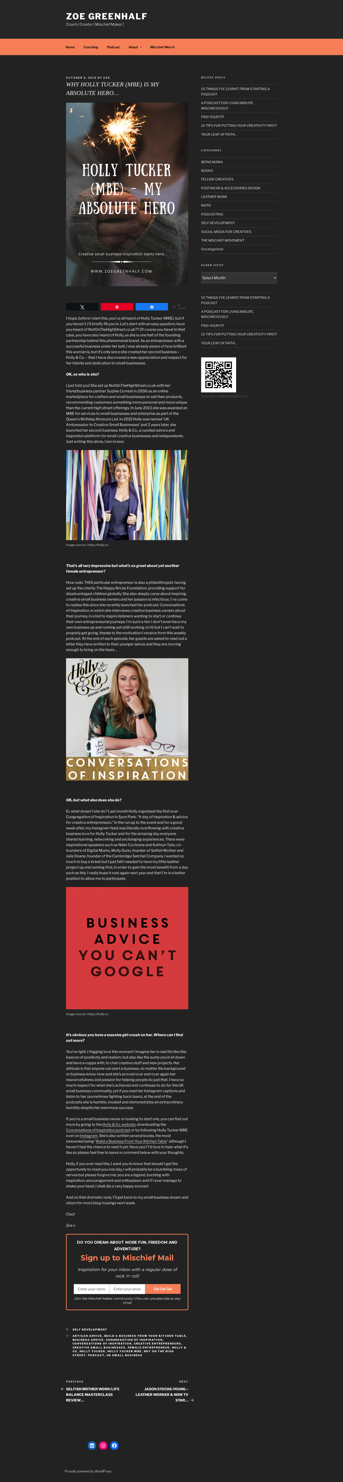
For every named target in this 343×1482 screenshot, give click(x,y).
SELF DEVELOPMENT (90, 1329)
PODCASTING (212, 214)
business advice (88, 1339)
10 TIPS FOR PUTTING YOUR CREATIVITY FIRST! (239, 125)
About (133, 47)
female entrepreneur (149, 1347)
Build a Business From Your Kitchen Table (131, 1141)
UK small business (125, 1355)
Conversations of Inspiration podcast (98, 1130)
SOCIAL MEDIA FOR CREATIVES (226, 232)
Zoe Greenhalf (106, 16)
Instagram (89, 1136)
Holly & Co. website (119, 1124)
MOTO (206, 205)
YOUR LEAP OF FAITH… (219, 134)
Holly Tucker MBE (125, 1351)
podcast (96, 1355)
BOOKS (207, 170)
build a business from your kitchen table (145, 1336)
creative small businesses (99, 1347)
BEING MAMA (212, 162)
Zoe (106, 77)
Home (70, 47)
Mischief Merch (162, 47)
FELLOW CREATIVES (217, 179)
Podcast (113, 47)
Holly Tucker (92, 1351)
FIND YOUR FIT (212, 117)
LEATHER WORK (214, 197)
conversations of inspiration (102, 1343)
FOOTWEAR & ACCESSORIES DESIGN (230, 188)
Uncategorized (212, 249)
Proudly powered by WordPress (88, 1471)
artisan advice (87, 1336)
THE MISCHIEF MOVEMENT (222, 240)
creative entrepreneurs (158, 1343)
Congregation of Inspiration (134, 1339)
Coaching (91, 47)
